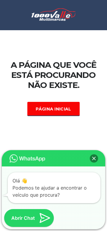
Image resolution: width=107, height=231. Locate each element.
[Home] (53, 14)
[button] (94, 158)
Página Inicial (53, 109)
